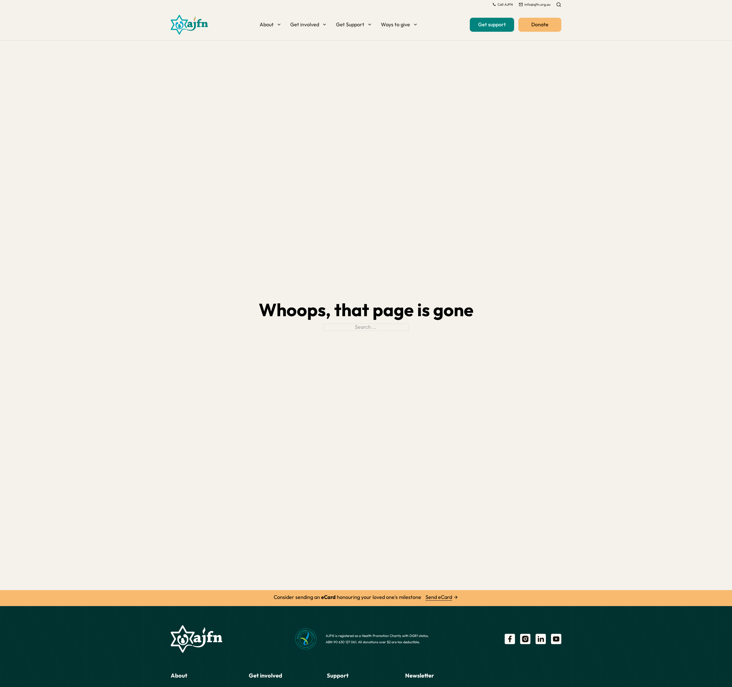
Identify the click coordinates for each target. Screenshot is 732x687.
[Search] (558, 4)
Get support (492, 24)
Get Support (350, 24)
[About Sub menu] (279, 24)
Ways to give (395, 24)
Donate (539, 24)
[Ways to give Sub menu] (415, 24)
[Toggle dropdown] (494, 4)
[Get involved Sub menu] (324, 24)
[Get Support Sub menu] (370, 24)
